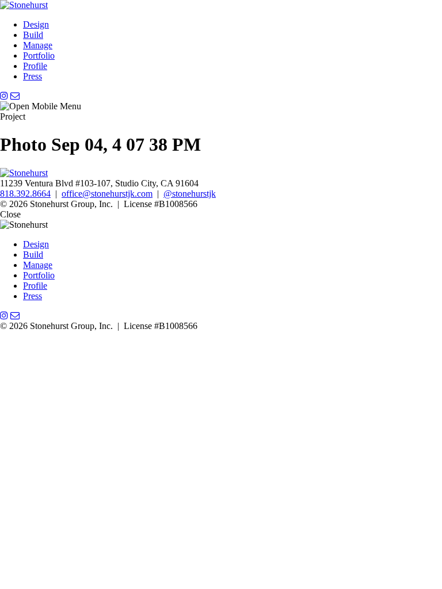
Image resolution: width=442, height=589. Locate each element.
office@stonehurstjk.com (107, 193)
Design (36, 24)
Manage (37, 45)
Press (32, 76)
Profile (35, 66)
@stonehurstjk (189, 193)
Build (33, 35)
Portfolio (39, 55)
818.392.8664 (25, 193)
